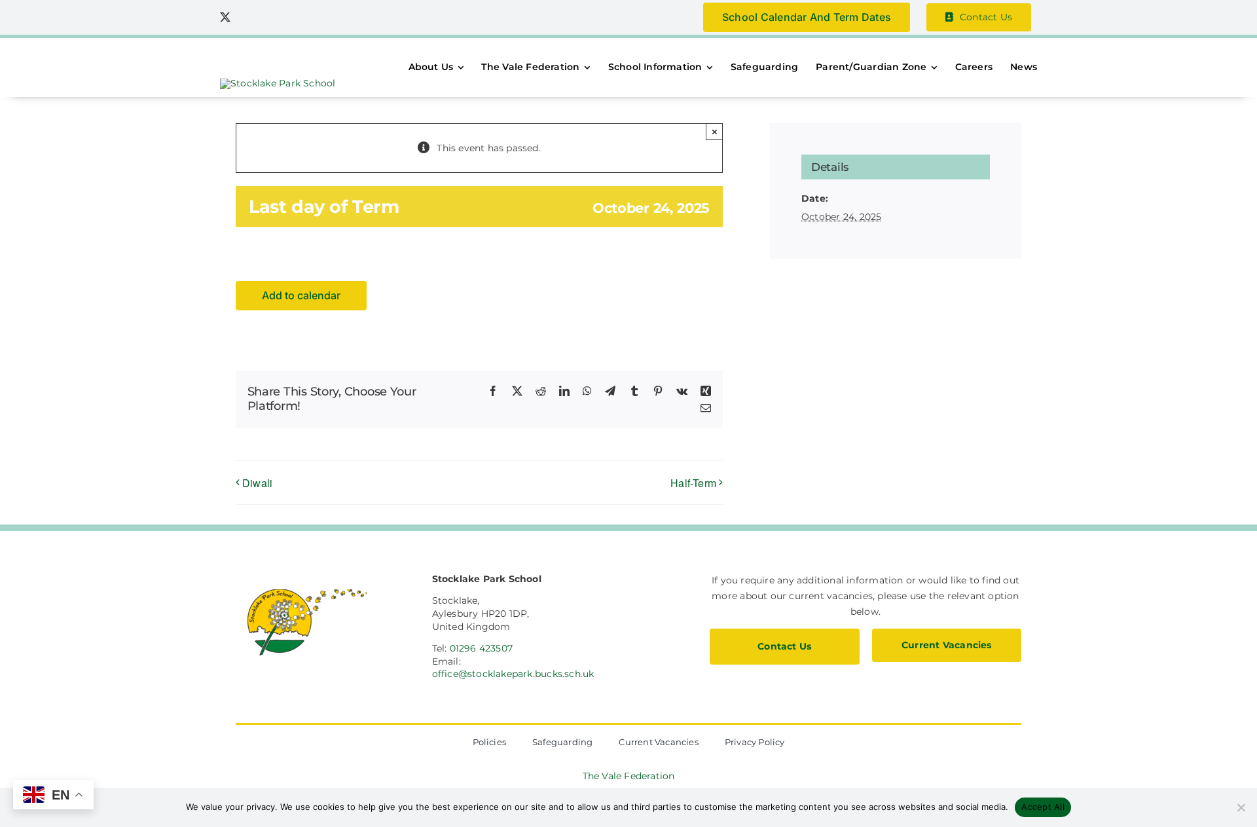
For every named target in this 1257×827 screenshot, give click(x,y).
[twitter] (225, 17)
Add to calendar (301, 295)
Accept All (1043, 806)
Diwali (257, 482)
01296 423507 (481, 648)
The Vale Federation (629, 776)
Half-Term (693, 482)
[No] (1240, 807)
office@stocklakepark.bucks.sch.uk (513, 674)
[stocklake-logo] (277, 83)
